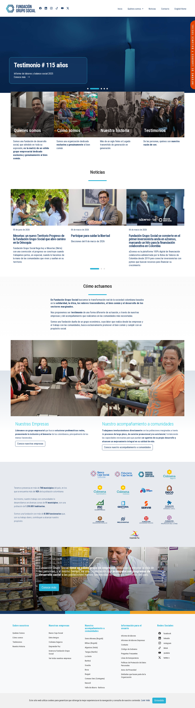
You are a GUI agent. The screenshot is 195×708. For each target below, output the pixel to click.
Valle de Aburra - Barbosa (95, 687)
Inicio (120, 9)
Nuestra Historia (18, 646)
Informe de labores (128, 636)
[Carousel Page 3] (101, 88)
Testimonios (17, 642)
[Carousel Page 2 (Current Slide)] (94, 88)
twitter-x (166, 658)
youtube (166, 653)
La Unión (88, 656)
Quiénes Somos (18, 633)
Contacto (165, 9)
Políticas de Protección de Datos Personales (133, 664)
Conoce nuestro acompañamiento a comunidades (127, 447)
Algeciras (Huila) (91, 647)
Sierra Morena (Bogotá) (94, 638)
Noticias (152, 9)
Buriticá (88, 661)
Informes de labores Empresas (133, 640)
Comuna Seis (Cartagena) (95, 678)
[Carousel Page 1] (88, 88)
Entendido (159, 700)
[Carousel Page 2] (101, 268)
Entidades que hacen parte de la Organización (133, 675)
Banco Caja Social (56, 633)
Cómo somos (17, 637)
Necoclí (88, 683)
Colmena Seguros (56, 642)
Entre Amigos (54, 637)
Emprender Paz (54, 646)
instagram (167, 643)
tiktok (165, 648)
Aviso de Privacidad (128, 670)
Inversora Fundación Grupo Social (59, 652)
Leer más (145, 700)
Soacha (88, 665)
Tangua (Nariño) (91, 652)
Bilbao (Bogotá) (91, 643)
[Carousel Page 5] (107, 88)
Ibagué (87, 674)
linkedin (166, 638)
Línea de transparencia (130, 658)
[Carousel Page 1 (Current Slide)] (94, 268)
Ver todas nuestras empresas (60, 658)
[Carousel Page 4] (104, 88)
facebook (167, 633)
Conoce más (20, 77)
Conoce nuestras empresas (30, 443)
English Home (180, 9)
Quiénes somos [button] (135, 9)
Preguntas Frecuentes (129, 653)
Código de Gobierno (129, 649)
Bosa (87, 670)
